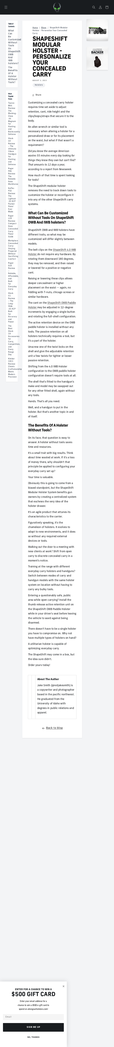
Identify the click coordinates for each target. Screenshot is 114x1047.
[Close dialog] (63, 986)
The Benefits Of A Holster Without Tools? (12, 75)
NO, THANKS (33, 1037)
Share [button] (38, 95)
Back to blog (54, 728)
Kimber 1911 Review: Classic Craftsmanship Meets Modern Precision (12, 368)
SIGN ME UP (33, 1027)
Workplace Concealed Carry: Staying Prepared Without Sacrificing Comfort (12, 250)
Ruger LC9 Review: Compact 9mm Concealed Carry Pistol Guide (12, 226)
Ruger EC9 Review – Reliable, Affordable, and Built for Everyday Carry (12, 276)
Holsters (39, 85)
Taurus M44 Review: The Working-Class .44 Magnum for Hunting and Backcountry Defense (12, 118)
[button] (6, 7)
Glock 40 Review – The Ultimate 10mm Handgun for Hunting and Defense (12, 152)
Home (35, 28)
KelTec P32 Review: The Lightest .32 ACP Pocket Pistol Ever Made (12, 200)
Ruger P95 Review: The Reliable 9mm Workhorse (12, 176)
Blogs (43, 28)
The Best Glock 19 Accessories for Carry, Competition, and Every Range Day (12, 340)
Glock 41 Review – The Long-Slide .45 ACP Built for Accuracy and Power (12, 307)
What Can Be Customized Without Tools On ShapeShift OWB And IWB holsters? (12, 47)
